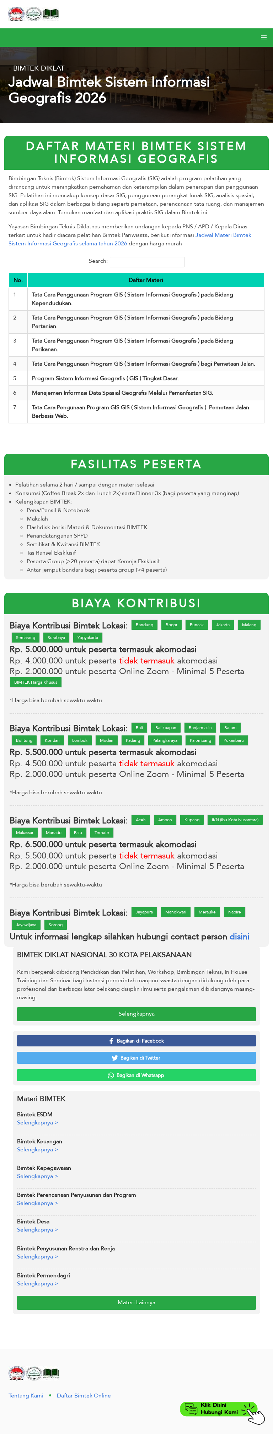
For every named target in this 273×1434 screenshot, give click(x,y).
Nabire (234, 912)
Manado (53, 832)
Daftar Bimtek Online (84, 1396)
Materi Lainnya (136, 1302)
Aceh (141, 820)
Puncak (197, 625)
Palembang (200, 740)
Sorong (56, 925)
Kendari (52, 740)
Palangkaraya (164, 740)
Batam (230, 727)
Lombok (79, 740)
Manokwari (175, 912)
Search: (98, 261)
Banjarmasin (200, 727)
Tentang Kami (26, 1396)
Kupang (191, 820)
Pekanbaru (234, 740)
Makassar (24, 832)
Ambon (165, 820)
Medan (106, 740)
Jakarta (223, 625)
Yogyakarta (87, 637)
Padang (133, 740)
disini (240, 937)
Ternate (102, 832)
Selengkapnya (137, 1014)
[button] (264, 37)
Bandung (144, 625)
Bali (139, 727)
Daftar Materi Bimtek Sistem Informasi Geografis (136, 153)
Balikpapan (165, 727)
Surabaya (56, 637)
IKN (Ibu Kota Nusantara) (235, 820)
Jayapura (144, 912)
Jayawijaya (26, 925)
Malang (249, 625)
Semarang (25, 637)
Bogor (171, 625)
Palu (78, 832)
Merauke (207, 912)
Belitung (24, 740)
